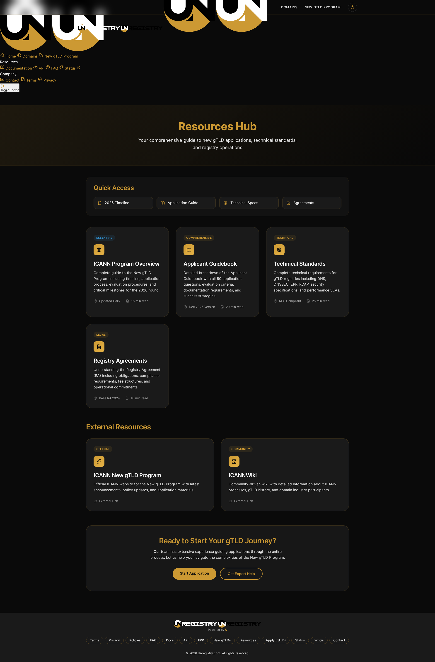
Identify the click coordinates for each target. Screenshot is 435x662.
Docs (170, 640)
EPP (201, 640)
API (185, 640)
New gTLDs (222, 640)
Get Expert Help (241, 573)
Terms (94, 640)
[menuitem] (352, 7)
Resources (248, 640)
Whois (319, 640)
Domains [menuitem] (289, 7)
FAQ (153, 640)
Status (300, 640)
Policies (135, 640)
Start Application (194, 573)
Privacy (114, 640)
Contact (339, 640)
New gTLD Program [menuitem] (323, 7)
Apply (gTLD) (276, 640)
